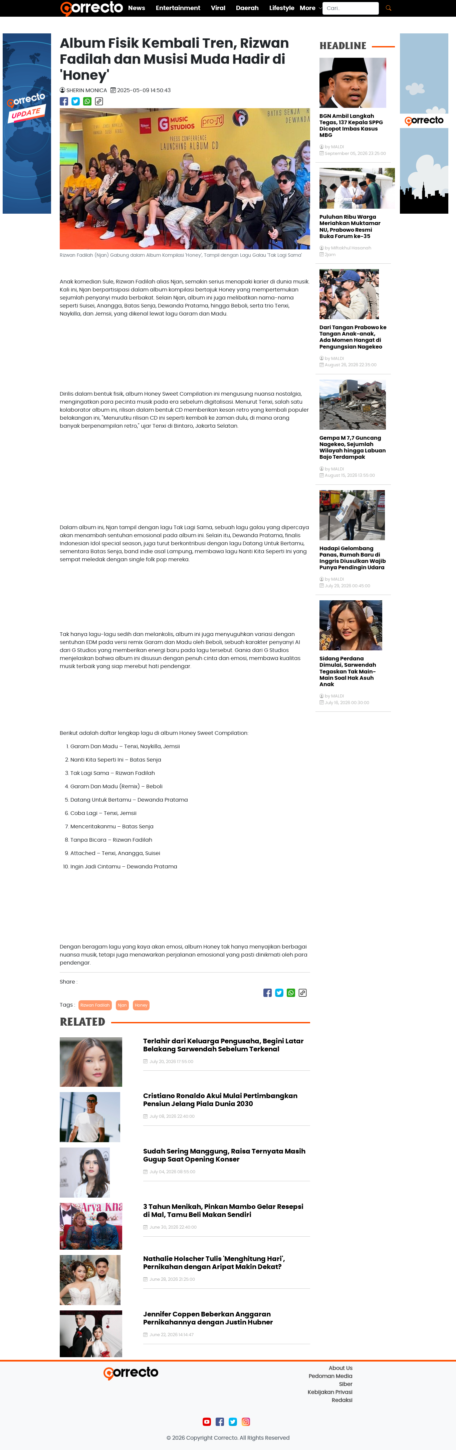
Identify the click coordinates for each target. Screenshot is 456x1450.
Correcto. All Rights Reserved (252, 1438)
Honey (141, 1005)
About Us (341, 1368)
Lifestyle (281, 8)
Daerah (247, 8)
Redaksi (342, 1400)
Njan (122, 1005)
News (136, 8)
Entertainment (178, 8)
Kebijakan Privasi (330, 1392)
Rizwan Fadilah (95, 1005)
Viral (218, 8)
